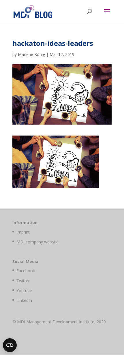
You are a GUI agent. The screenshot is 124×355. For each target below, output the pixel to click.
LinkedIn (24, 300)
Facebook (25, 270)
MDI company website (37, 242)
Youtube (24, 290)
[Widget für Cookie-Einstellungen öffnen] (10, 345)
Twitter (23, 280)
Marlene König (31, 54)
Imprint (23, 232)
